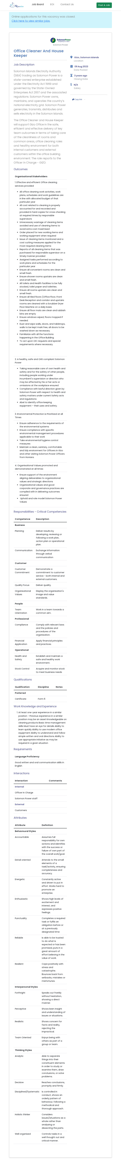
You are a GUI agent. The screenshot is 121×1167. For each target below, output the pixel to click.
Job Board (38, 4)
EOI (52, 4)
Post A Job (104, 5)
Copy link (78, 99)
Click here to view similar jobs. (31, 21)
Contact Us (67, 4)
